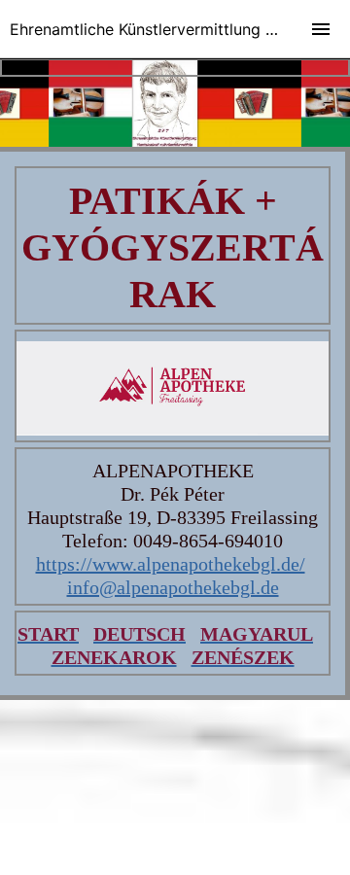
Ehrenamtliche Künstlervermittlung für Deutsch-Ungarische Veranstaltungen (180, 29)
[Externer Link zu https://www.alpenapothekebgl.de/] (173, 428)
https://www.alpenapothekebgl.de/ (170, 564)
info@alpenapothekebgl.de (173, 587)
